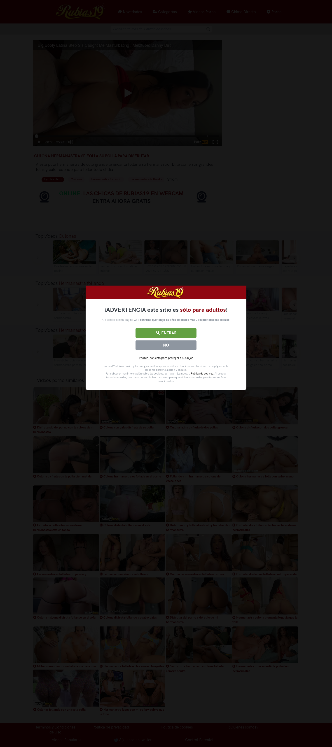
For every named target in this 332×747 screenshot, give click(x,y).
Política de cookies (202, 373)
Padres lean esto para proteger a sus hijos (166, 358)
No (166, 345)
